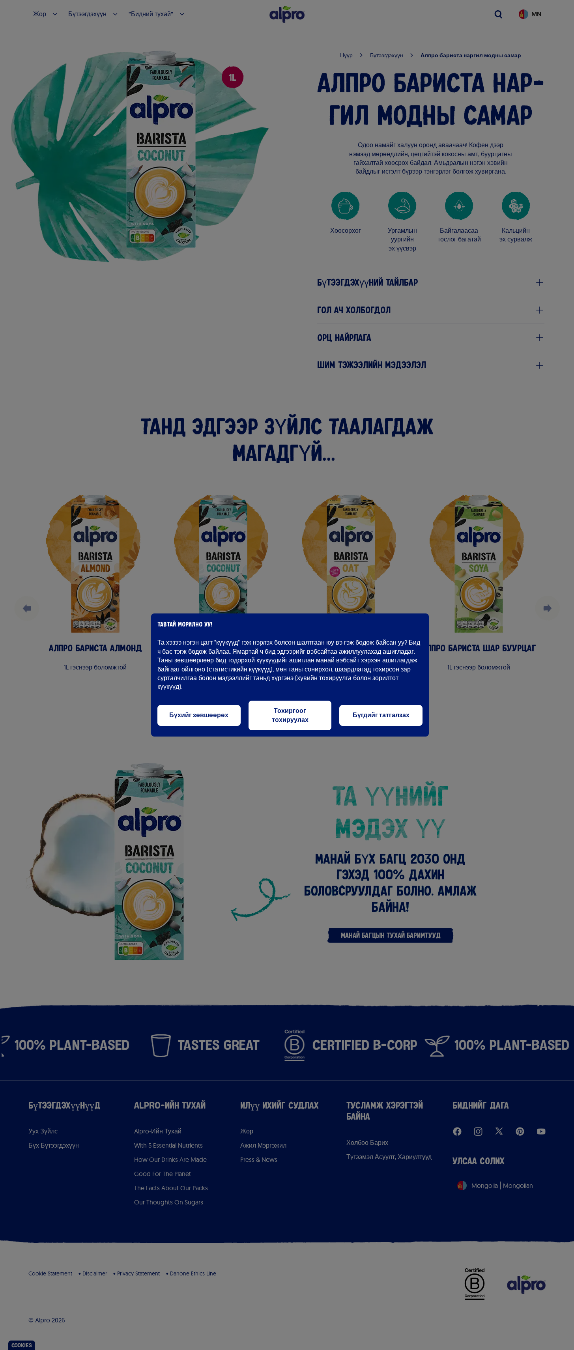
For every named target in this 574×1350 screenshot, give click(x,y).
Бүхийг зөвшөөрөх (198, 715)
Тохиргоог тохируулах (290, 715)
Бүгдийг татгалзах (381, 715)
